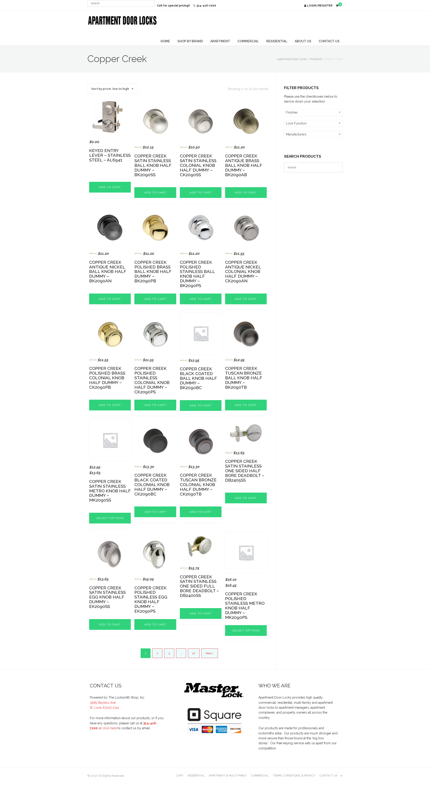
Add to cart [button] (110, 187)
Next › (210, 653)
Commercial (248, 41)
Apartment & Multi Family (228, 775)
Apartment (220, 41)
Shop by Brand (190, 41)
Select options (110, 518)
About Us (303, 41)
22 (193, 653)
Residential (276, 41)
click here (110, 728)
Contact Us (329, 41)
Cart (180, 775)
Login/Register (319, 5)
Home (165, 41)
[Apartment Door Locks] (122, 20)
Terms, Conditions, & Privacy (294, 775)
